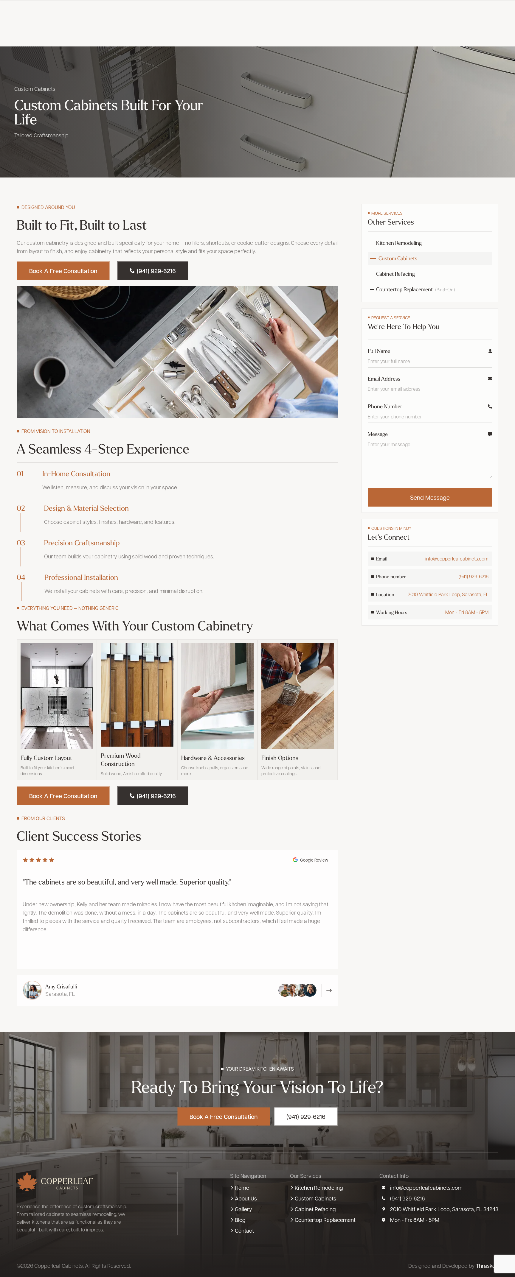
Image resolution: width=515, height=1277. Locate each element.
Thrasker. (487, 1265)
